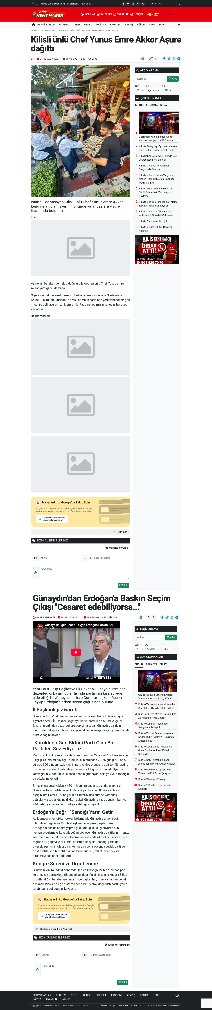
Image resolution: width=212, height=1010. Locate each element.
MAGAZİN (51, 998)
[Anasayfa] (33, 25)
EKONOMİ (115, 24)
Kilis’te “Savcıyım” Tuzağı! (153, 221)
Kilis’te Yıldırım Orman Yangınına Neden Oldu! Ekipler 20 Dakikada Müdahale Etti (156, 179)
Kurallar (134, 1005)
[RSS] (142, 3)
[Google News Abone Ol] (142, 58)
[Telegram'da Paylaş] (178, 58)
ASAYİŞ (129, 24)
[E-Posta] (137, 3)
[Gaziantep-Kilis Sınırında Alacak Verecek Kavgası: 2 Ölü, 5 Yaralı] (159, 123)
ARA (174, 78)
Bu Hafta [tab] (152, 105)
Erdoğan (45, 929)
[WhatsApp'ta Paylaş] (173, 58)
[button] (33, 3)
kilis (170, 14)
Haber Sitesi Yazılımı (71, 1005)
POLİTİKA (101, 24)
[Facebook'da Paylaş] (164, 58)
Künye (112, 1005)
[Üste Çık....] (177, 995)
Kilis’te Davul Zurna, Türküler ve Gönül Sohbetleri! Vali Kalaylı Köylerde (156, 192)
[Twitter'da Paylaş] (169, 58)
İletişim (104, 1005)
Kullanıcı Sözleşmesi (157, 1005)
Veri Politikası (174, 1005)
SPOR (152, 24)
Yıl (163, 86)
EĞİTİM (141, 24)
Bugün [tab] (139, 105)
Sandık (56, 929)
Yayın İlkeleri (123, 1005)
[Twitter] (128, 3)
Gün (137, 86)
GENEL (88, 24)
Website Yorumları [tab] (119, 547)
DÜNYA (163, 24)
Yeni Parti (67, 929)
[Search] (178, 3)
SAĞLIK (66, 998)
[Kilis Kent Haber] (48, 14)
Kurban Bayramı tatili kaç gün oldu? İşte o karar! (69, 3)
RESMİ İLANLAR (46, 24)
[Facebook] (123, 3)
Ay (147, 86)
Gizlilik (142, 1005)
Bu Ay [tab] (163, 105)
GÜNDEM (64, 24)
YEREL (77, 24)
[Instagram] (133, 3)
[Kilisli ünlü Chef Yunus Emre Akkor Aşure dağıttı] (80, 131)
